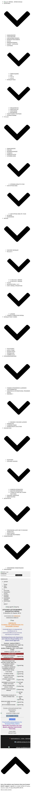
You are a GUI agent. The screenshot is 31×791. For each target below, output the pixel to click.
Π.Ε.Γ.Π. (12, 76)
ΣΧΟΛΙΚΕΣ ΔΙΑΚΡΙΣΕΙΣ (13, 495)
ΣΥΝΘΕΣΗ (9, 153)
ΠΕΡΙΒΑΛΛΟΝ (10, 353)
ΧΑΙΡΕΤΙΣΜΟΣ (11, 533)
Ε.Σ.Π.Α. (9, 41)
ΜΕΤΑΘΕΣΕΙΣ (13, 112)
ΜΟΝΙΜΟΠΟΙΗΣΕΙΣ (12, 151)
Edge (11, 787)
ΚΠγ (11, 75)
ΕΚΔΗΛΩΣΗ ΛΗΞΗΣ (7, 592)
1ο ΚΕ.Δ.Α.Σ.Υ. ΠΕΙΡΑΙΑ (16, 280)
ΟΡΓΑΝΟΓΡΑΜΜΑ (11, 115)
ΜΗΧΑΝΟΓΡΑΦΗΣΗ (12, 42)
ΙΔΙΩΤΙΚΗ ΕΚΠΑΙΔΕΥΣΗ (16, 491)
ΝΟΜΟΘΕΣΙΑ (10, 217)
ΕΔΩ (15, 733)
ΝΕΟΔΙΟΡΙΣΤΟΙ (14, 108)
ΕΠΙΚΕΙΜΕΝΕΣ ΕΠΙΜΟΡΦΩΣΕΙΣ (15, 568)
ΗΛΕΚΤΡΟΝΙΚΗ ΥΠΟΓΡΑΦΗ (14, 114)
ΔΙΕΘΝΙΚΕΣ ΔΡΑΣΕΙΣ (7, 598)
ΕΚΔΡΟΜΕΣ (10, 459)
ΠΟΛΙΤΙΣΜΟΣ (10, 348)
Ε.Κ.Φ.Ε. (9, 282)
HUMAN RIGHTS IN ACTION (14, 426)
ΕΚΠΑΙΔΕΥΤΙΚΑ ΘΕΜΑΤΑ (13, 39)
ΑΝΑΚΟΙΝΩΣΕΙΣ (11, 35)
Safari (6, 787)
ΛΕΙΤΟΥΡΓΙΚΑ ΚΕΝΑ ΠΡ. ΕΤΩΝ (18, 214)
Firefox (28, 786)
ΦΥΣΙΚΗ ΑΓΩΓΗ (11, 351)
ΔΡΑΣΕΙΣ (12, 314)
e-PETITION (6, 589)
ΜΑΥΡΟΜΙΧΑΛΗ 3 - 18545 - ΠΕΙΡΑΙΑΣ (20, 738)
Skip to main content (6, 789)
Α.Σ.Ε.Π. (12, 78)
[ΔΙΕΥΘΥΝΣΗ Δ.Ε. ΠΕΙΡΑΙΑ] (4, 572)
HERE (14, 731)
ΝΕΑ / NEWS (5, 586)
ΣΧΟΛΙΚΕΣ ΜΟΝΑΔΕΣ (12, 250)
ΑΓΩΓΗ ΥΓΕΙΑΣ (10, 350)
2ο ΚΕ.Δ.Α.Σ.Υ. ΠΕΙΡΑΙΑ (16, 281)
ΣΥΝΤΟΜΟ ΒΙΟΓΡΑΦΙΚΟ (13, 534)
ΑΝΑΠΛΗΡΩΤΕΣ (14, 109)
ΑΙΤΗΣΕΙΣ (9, 215)
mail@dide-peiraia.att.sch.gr (23, 742)
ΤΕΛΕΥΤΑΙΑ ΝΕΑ (11, 36)
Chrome (3, 787)
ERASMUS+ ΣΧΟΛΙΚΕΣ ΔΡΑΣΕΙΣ (18, 422)
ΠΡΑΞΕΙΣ (9, 150)
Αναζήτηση (3, 573)
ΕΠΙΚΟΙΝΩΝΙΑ (7, 569)
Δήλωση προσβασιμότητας (23, 747)
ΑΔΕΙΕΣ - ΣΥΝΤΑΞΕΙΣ (12, 44)
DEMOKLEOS (10, 423)
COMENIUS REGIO (12, 425)
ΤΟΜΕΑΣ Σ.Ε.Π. (11, 354)
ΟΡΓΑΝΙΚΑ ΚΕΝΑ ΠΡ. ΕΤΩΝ (17, 184)
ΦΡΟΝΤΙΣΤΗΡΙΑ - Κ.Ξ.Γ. (13, 284)
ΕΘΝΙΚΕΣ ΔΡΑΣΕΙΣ (6, 595)
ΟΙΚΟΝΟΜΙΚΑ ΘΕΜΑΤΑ (13, 38)
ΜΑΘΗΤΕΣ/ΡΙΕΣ (11, 497)
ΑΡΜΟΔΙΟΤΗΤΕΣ (11, 154)
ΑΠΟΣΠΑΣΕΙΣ (13, 111)
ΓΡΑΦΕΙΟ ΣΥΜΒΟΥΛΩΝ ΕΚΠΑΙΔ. (15, 315)
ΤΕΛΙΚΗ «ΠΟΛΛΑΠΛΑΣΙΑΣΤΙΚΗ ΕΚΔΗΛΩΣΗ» (12, 709)
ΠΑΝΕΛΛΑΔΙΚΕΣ (14, 73)
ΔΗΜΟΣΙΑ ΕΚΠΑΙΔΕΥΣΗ (16, 489)
